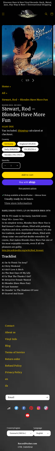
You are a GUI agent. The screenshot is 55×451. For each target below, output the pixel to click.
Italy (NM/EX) (11, 149)
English (39, 433)
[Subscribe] (47, 397)
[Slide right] (33, 80)
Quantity (5, 160)
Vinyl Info (11, 339)
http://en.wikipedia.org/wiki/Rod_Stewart (23, 250)
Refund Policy (13, 365)
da (6, 385)
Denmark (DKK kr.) (18, 433)
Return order (12, 359)
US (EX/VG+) (30, 149)
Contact (9, 325)
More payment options (28, 188)
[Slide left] (22, 80)
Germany (8, 144)
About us (10, 332)
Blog (7, 345)
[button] (3, 14)
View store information (18, 203)
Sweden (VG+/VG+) (13, 155)
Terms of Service (15, 352)
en (6, 379)
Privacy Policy (13, 372)
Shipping (23, 130)
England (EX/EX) (28, 144)
